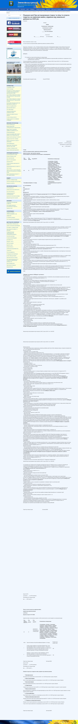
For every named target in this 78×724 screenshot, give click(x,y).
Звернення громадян (11, 265)
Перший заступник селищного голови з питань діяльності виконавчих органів (13, 92)
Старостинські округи (11, 117)
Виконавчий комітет (11, 107)
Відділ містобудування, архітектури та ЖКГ (12, 146)
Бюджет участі (10, 241)
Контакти (23, 9)
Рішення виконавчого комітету (13, 166)
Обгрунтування (10, 243)
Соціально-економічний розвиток (12, 203)
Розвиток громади (40, 9)
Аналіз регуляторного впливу (13, 196)
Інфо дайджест (66, 9)
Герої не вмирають (11, 252)
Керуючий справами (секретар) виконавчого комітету (13, 104)
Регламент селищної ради (12, 227)
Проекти (48, 9)
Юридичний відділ (11, 132)
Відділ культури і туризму (12, 138)
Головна (8, 11)
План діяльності (10, 187)
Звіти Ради (9, 168)
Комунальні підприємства (12, 248)
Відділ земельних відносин (13, 150)
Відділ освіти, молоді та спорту (14, 137)
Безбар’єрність (10, 246)
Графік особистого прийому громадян (13, 120)
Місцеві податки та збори (12, 197)
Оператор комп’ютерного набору (12, 115)
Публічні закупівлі (10, 236)
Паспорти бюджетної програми (13, 181)
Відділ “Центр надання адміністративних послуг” (12, 130)
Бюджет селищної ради (12, 179)
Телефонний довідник (14, 9)
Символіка (9, 215)
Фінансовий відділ (11, 124)
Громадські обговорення (12, 254)
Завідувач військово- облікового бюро (11, 112)
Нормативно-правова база (12, 223)
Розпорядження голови (12, 154)
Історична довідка (11, 217)
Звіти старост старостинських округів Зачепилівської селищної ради (14, 171)
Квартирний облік (11, 263)
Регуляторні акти (10, 191)
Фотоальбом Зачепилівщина (13, 219)
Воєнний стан (10, 239)
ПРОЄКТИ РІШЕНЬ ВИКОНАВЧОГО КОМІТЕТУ (13, 164)
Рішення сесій (10, 161)
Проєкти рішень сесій (11, 156)
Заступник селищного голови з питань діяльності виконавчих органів (13, 96)
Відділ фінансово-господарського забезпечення (13, 127)
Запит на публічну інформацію (13, 225)
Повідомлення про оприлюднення (16, 11)
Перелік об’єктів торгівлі (12, 257)
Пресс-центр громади (56, 9)
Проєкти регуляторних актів (13, 189)
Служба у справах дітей (12, 148)
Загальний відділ (10, 143)
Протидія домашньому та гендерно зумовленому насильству (12, 260)
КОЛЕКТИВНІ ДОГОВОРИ (11, 255)
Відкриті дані (10, 245)
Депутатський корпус (11, 106)
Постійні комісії (10, 109)
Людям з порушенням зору (14, 18)
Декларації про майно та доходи (12, 230)
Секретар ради (10, 89)
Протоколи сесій (10, 158)
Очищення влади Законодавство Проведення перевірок (11, 233)
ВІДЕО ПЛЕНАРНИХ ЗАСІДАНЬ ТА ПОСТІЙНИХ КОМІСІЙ (13, 175)
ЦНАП (27, 9)
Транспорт (9, 250)
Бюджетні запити (10, 183)
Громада (32, 9)
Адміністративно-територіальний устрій (12, 213)
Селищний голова (10, 87)
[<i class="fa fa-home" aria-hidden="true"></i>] (7, 9)
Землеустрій (9, 208)
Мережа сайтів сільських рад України (61, 722)
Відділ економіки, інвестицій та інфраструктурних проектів (13, 135)
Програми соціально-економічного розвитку (12, 206)
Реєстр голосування (11, 159)
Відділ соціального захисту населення (13, 141)
